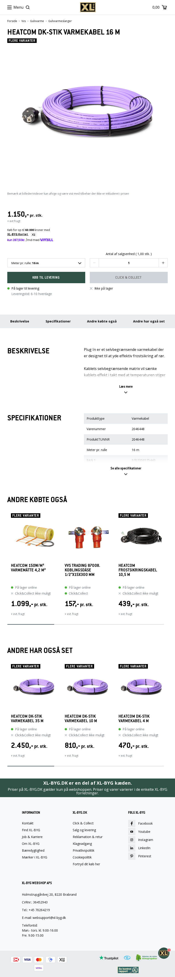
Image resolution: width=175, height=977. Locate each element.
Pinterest (144, 856)
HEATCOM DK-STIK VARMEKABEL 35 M (27, 718)
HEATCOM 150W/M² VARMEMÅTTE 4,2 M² (28, 568)
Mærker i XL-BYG (34, 857)
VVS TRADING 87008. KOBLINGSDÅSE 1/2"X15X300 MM (82, 570)
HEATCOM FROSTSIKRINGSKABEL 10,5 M (137, 570)
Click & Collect (83, 823)
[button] (94, 262)
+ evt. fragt (18, 614)
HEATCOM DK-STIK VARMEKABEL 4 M (133, 718)
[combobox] (46, 262)
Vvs (23, 21)
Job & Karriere (32, 836)
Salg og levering (84, 830)
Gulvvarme (37, 21)
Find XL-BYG (31, 830)
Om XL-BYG (30, 843)
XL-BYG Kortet (17, 234)
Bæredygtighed (33, 850)
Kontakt (27, 823)
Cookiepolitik (82, 857)
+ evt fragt (13, 221)
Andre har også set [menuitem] (149, 321)
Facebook (145, 823)
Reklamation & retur (88, 836)
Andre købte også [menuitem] (102, 321)
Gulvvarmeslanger (60, 21)
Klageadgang (82, 843)
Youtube (144, 831)
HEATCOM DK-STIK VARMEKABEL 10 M (81, 718)
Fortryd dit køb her (86, 864)
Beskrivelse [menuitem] (19, 321)
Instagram (145, 840)
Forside (12, 21)
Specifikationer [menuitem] (58, 321)
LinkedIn (144, 848)
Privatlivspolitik (83, 850)
